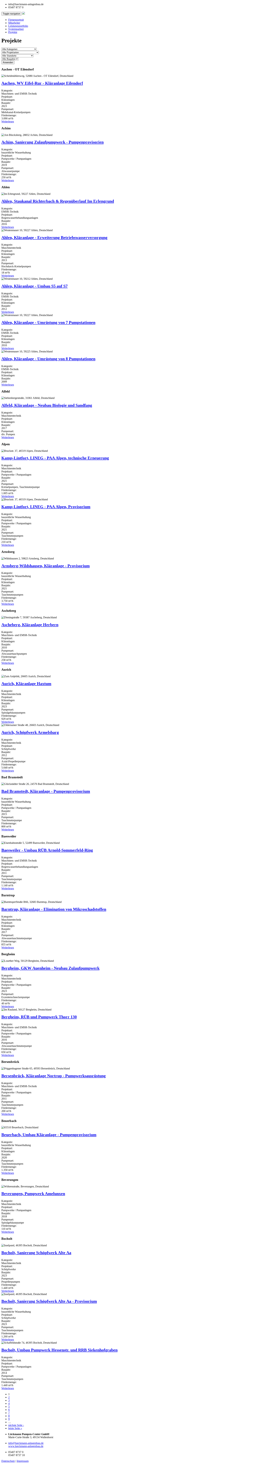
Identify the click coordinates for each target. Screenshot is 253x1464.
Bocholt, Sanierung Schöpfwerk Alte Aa (36, 1252)
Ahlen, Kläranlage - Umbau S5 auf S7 (34, 286)
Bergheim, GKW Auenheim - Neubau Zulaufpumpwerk (50, 968)
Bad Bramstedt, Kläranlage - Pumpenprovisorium (45, 791)
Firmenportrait (16, 19)
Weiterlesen (7, 121)
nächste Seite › (16, 1425)
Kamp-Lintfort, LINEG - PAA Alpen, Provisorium (45, 506)
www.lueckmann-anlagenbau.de (25, 1446)
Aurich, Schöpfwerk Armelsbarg (30, 732)
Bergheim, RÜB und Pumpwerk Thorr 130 (39, 1017)
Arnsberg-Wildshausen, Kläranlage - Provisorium (45, 566)
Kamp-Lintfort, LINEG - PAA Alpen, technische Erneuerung (55, 458)
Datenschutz (8, 1461)
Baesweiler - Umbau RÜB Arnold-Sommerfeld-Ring (47, 850)
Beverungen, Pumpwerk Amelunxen (33, 1193)
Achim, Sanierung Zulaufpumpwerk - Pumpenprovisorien (52, 142)
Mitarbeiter (14, 22)
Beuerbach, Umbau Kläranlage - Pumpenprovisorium (48, 1134)
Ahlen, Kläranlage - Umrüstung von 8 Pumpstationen (48, 359)
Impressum (23, 1461)
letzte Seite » (15, 1428)
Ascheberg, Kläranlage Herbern (29, 624)
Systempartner (16, 29)
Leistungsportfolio (18, 25)
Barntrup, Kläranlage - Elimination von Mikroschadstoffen (53, 909)
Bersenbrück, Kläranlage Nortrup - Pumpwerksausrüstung (53, 1076)
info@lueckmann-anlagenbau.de (26, 1443)
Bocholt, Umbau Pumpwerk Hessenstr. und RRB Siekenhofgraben (59, 1350)
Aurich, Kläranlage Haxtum (26, 683)
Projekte (12, 32)
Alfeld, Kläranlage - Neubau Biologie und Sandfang (46, 405)
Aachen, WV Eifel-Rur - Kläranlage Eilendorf (42, 83)
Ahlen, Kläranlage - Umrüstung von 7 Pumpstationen (48, 322)
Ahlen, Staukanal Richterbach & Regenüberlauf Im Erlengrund (57, 201)
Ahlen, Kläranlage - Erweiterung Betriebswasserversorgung (54, 237)
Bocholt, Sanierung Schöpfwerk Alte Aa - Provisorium (49, 1301)
